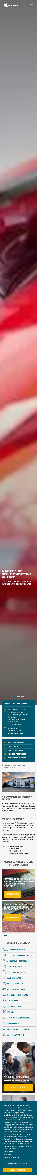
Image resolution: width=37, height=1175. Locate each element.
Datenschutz (8, 1152)
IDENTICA (14, 765)
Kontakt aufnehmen (15, 750)
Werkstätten (21, 765)
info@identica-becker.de (16, 724)
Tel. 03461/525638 (14, 719)
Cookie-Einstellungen (17, 1164)
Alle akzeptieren (17, 1170)
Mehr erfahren (12, 894)
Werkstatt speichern (16, 742)
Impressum (7, 1154)
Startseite (7, 765)
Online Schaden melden (17, 754)
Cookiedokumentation (11, 1157)
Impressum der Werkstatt (18, 758)
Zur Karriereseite (18, 1087)
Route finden (13, 746)
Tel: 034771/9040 (15, 851)
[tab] (14, 696)
